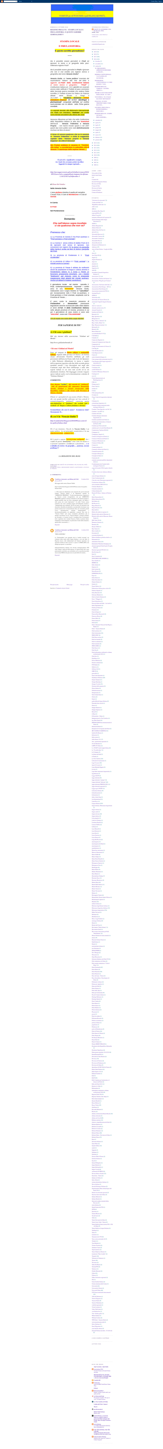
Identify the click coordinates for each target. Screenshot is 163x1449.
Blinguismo (95, 318)
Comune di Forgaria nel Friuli (99, 436)
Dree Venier (95, 529)
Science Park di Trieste (97, 1156)
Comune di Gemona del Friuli (99, 438)
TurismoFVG (95, 1267)
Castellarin (94, 367)
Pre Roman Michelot (97, 1037)
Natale (93, 944)
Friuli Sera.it (95, 648)
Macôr (95, 1407)
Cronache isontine (96, 489)
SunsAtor (94, 1211)
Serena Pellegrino (96, 1163)
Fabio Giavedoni (96, 580)
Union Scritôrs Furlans (97, 1282)
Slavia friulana (95, 1184)
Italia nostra (95, 737)
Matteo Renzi (95, 882)
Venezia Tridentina (96, 1303)
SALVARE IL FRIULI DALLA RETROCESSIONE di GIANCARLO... (102, 109)
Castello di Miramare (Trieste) (99, 372)
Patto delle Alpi (96, 990)
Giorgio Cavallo (96, 684)
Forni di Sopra (95, 612)
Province (94, 1058)
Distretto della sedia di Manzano (100, 514)
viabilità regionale (96, 1305)
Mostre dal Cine (96, 925)
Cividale (94, 395)
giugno (97, 127)
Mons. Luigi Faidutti (97, 919)
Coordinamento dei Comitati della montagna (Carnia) (100, 465)
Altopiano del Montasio (98, 245)
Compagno (95, 432)
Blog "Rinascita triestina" (98, 325)
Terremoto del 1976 (97, 1237)
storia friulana (95, 1205)
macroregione (95, 842)
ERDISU (94, 562)
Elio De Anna (95, 552)
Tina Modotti (95, 1243)
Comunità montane (97, 451)
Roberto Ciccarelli (96, 1126)
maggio (97, 130)
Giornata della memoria (98, 686)
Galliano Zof (95, 669)
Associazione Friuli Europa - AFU (100, 287)
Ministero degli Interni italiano (100, 906)
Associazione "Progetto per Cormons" (101, 281)
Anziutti (94, 264)
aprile (97, 132)
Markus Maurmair (96, 871)
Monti (93, 923)
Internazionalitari (96, 726)
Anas (93, 253)
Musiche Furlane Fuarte (98, 940)
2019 (95, 52)
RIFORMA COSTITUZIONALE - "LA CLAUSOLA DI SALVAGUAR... (103, 76)
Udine (93, 1273)
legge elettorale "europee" (98, 780)
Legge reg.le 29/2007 (97, 788)
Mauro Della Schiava (97, 884)
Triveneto (94, 1262)
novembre (98, 64)
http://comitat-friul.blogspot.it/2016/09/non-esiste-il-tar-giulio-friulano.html (68, 422)
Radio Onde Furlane (97, 1069)
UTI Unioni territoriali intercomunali (101, 1292)
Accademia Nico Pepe (97, 211)
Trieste (93, 1260)
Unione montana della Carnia (99, 1284)
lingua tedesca (95, 816)
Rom (93, 1139)
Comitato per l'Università (98, 426)
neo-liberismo (95, 948)
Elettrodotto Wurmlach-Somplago (100, 544)
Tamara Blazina (96, 1213)
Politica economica (97, 1020)
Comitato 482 (95, 413)
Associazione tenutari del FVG (99, 291)
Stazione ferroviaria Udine (98, 1194)
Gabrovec (94, 667)
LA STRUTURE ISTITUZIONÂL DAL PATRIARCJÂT (102, 1426)
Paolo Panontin (96, 971)
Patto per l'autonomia (97, 992)
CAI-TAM (94, 336)
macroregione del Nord (98, 844)
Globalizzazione (96, 690)
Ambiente (94, 247)
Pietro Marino (95, 1007)
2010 (95, 155)
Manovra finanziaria (97, 852)
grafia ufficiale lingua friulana (99, 701)
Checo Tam (95, 386)
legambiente (95, 773)
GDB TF (94, 671)
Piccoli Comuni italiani (98, 995)
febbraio (97, 137)
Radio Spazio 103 (96, 1071)
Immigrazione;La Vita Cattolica (100, 718)
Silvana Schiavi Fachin (98, 1173)
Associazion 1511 (96, 276)
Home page (69, 584)
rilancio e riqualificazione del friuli (101, 1122)
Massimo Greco (96, 878)
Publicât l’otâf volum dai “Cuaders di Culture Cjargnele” (102, 1438)
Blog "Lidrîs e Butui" (97, 323)
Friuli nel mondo (96, 639)
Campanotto (95, 344)
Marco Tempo (95, 856)
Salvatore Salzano (96, 1141)
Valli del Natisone (96, 1296)
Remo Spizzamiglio (97, 1099)
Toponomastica (96, 1249)
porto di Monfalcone (97, 1029)
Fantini (94, 584)
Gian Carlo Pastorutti (97, 675)
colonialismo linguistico (98, 403)
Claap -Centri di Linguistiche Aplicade (102, 397)
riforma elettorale (96, 1116)
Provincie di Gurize (97, 188)
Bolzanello (95, 327)
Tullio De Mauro (96, 1264)
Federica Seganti (96, 590)
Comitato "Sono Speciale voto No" (101, 409)
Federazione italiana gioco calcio (100, 588)
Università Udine (96, 1290)
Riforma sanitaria (96, 1120)
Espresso (94, 567)
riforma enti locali (96, 1118)
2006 (95, 165)
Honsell (94, 712)
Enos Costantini (96, 556)
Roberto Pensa (95, 1137)
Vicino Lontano (96, 1307)
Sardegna (94, 1152)
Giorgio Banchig (96, 682)
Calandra (94, 338)
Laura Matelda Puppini (98, 767)
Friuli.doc (94, 656)
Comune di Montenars (97, 441)
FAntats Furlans (96, 582)
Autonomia (95, 297)
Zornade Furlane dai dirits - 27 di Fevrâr (102, 1330)
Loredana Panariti (96, 822)
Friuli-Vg (94, 650)
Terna (93, 1232)
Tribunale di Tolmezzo (97, 1258)
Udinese (94, 1275)
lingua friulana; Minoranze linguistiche (102, 805)
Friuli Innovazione (96, 637)
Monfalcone (95, 916)
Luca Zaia (94, 833)
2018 (95, 54)
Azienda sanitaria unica (98, 308)
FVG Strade (95, 665)
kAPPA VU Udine (96, 746)
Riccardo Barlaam (96, 1109)
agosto (97, 122)
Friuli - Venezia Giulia (97, 628)
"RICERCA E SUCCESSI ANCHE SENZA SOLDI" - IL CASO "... (103, 93)
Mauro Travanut (96, 891)
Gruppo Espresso (96, 710)
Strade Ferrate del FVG (97, 1207)
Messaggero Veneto (68, 467)
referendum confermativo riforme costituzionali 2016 (100, 1091)
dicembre (97, 61)
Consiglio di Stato (96, 456)
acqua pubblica (96, 213)
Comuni (94, 445)
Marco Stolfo (95, 854)
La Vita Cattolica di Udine (101, 1402)
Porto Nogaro (95, 1035)
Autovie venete (96, 306)
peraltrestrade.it (98, 1409)
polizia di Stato (96, 1022)
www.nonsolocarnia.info (98, 1322)
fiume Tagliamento (96, 605)
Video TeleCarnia (96, 1309)
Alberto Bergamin (96, 226)
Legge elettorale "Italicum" (99, 782)
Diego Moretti (95, 505)
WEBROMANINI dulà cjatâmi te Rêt (102, 1434)
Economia (94, 533)
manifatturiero (95, 848)
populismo (94, 1025)
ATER (93, 295)
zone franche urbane (97, 1328)
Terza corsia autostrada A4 (98, 1239)
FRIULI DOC (95, 635)
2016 (95, 59)
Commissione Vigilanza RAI (99, 430)
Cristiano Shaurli (96, 486)
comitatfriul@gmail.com (98, 44)
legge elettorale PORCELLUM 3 (100, 784)
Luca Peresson (95, 831)
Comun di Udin (96, 186)
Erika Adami (95, 565)
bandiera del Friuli (96, 312)
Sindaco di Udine (96, 1178)
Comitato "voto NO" (97, 411)
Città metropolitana (97, 393)
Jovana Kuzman (96, 743)
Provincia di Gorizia (97, 1061)
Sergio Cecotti (95, 1169)
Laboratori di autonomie (98, 760)
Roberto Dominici (96, 1131)
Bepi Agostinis (96, 316)
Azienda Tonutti (96, 310)
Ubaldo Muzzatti (96, 1271)
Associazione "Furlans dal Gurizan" (101, 278)
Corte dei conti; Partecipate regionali (101, 480)
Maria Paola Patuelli (97, 859)
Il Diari (96, 1388)
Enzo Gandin (95, 560)
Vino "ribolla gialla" (97, 1313)
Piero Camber (95, 1001)
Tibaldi (94, 1241)
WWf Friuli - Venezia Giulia (99, 1320)
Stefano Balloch (96, 1197)
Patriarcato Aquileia (97, 984)
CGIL (93, 382)
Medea (93, 893)
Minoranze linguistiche (98, 910)
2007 (95, 162)
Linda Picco (95, 801)
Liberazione (95, 795)
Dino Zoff (94, 510)
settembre (98, 120)
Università (94, 1286)
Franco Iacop (95, 620)
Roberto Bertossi (96, 1124)
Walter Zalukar (95, 1315)
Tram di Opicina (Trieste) (98, 1252)
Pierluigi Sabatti (96, 999)
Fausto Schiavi (95, 586)
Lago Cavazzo (95, 763)
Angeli (93, 257)
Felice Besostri (95, 592)
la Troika (94, 756)
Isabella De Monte (96, 733)
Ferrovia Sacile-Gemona (98, 597)
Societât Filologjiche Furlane (99, 182)
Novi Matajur (95, 952)
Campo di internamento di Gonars (100, 346)
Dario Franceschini (96, 497)
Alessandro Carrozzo (97, 236)
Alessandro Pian (96, 240)
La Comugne (95, 752)
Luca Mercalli (95, 829)
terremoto (94, 1234)
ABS (93, 209)
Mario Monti (95, 869)
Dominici (94, 524)
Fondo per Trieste (96, 607)
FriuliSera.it (95, 658)
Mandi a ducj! (97, 1413)
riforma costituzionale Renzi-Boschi (101, 1113)
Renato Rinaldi (96, 1101)
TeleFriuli (94, 1230)
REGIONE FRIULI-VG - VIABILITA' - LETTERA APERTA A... (102, 88)
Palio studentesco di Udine (99, 961)
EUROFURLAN (96, 573)
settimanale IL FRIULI (97, 1171)
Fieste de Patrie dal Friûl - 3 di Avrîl (101, 603)
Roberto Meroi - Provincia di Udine (101, 1135)
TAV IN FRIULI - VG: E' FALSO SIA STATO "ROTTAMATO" (103, 98)
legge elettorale (96, 778)
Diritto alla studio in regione (99, 512)
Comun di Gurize (96, 190)
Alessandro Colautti (97, 238)
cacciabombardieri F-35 (98, 333)
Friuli (59, 467)
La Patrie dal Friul (99, 1396)
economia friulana (96, 535)
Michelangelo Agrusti (97, 899)
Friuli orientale (96, 644)
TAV (93, 1218)
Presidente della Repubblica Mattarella (102, 1046)
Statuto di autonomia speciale (99, 1192)
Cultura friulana (96, 491)
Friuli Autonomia (96, 633)
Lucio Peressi (95, 837)
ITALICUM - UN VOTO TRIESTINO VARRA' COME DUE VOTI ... (103, 103)
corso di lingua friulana (98, 476)
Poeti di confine (96, 1016)
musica (93, 937)
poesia (93, 1014)
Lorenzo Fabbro (96, 824)
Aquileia (94, 266)
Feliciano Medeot (96, 595)
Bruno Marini (95, 331)
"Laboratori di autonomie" (98, 200)
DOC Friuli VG (95, 520)
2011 (95, 152)
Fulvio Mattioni (96, 660)
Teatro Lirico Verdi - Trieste (99, 1222)
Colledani (94, 401)
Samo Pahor (95, 1143)
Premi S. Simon (96, 1042)
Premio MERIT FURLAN (98, 1044)
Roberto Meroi (95, 1133)
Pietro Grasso (95, 1005)
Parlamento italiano (97, 982)
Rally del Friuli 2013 (97, 1084)
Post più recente (54, 584)
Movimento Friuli (96, 929)
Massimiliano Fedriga (97, 876)
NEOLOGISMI (95, 950)
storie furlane (97, 1424)
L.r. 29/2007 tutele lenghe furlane (100, 748)
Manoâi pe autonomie (97, 850)
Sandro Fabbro (95, 1146)
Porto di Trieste (96, 1031)
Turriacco (94, 1269)
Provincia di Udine (96, 1065)
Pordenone (94, 1027)
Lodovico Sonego (96, 820)
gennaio (97, 140)
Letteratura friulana (97, 790)
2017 (95, 56)
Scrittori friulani (96, 1158)
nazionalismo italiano (97, 946)
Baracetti (94, 314)
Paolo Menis (95, 969)
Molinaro (94, 914)
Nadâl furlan (95, 942)
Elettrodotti (95, 539)
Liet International (96, 799)
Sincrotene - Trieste (97, 1176)
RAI (93, 1076)
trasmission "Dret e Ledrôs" (99, 1254)
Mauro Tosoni (95, 889)
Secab (93, 1161)
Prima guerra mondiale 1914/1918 (100, 1052)
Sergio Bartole (95, 1165)
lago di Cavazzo (96, 765)
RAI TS (94, 1078)
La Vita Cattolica (96, 758)
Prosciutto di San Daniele (98, 1056)
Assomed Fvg (95, 293)
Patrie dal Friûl (95, 986)
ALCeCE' (94, 232)
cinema (94, 388)
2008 (95, 160)
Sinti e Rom (95, 1180)
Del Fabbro (95, 501)
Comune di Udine (96, 443)
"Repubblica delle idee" (98, 204)
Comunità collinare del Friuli (99, 449)
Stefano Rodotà (96, 1199)
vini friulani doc (96, 1311)
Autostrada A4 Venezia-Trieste (99, 299)
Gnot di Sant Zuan (96, 694)
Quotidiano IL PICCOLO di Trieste (101, 1067)
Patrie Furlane (95, 988)
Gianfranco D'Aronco (97, 677)
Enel (93, 554)
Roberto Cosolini (96, 1128)
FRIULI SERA (95, 646)
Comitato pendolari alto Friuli (99, 419)
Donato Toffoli (95, 526)
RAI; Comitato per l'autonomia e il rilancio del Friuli (101, 1081)
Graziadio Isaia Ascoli (97, 703)
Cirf (93, 177)
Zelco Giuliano (96, 1324)
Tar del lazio (95, 1216)
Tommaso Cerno (96, 1247)
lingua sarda (95, 812)
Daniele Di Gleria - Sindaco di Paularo (101, 493)
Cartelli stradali (96, 365)
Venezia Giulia (95, 1300)
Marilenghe (95, 867)
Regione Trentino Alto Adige (99, 1096)
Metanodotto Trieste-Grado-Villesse (101, 897)
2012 (95, 150)
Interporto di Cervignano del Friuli (101, 728)
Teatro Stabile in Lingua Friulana (100, 1228)
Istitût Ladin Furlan (97, 175)
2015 (95, 143)
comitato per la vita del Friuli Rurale (101, 428)
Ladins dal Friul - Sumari (100, 1404)
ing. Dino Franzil (96, 720)
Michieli (94, 901)
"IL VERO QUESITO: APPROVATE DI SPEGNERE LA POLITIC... (103, 70)
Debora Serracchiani (97, 499)
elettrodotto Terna (96, 541)
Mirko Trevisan (96, 912)
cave (93, 376)
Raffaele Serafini (96, 1073)
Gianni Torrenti (96, 680)
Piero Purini (95, 1003)
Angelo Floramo (96, 259)
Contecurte (95, 458)
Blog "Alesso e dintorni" (98, 320)
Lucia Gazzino (95, 835)
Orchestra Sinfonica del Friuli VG (100, 959)
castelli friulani (96, 369)
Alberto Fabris (95, 228)
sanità (93, 1148)
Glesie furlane (95, 688)
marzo (97, 135)
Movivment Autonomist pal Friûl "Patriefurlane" (100, 932)
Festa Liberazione (96, 601)
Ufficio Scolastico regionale (99, 1277)
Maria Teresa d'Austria (97, 861)
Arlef (93, 270)
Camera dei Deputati (97, 340)
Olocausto (94, 955)
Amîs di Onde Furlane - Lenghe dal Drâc (102, 249)
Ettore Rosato (95, 571)
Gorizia (94, 697)
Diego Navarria (96, 507)
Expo (93, 575)
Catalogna (94, 374)
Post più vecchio (85, 584)
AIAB (93, 223)
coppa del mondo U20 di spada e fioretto (102, 468)
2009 (95, 157)
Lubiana (94, 827)
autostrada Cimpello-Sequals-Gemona (101, 302)
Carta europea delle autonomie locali (101, 359)
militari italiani (96, 904)
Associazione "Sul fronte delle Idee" (101, 284)
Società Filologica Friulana (99, 1186)
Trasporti (94, 1256)
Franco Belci (95, 618)
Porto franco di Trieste (97, 1033)
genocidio (94, 673)
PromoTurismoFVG (96, 1054)
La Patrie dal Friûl (96, 754)
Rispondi (57, 524)
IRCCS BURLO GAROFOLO (99, 731)
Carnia (93, 355)
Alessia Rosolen (96, 243)
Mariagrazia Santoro (97, 863)
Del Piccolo (95, 503)
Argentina (94, 268)
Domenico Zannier (96, 522)
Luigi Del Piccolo (96, 839)
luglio (97, 125)
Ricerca (94, 1111)
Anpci (93, 262)
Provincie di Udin (96, 184)
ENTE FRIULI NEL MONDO (99, 558)
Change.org (95, 384)
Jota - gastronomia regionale (99, 741)
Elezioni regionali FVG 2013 (99, 550)
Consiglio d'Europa (97, 453)
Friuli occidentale (96, 641)
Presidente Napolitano (97, 1050)
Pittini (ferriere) (96, 1010)
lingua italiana (95, 809)
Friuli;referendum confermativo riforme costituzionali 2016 (102, 653)
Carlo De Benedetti (97, 350)
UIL (93, 1279)
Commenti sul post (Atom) (62, 588)
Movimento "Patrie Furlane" (99, 927)
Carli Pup (94, 348)
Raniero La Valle (96, 1086)
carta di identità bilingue (98, 357)
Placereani (94, 1012)
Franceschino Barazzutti (98, 614)
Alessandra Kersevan (97, 234)
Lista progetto (95, 818)
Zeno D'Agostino (96, 1326)
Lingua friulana (96, 803)
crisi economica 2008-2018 (99, 484)
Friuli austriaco (96, 631)
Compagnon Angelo (97, 434)
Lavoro (94, 769)
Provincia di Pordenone (98, 1063)
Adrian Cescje (95, 215)
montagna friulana (96, 921)
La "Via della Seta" (96, 750)
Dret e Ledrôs (95, 531)
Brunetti (94, 329)
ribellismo (94, 1107)
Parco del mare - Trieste (98, 976)
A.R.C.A (94, 207)
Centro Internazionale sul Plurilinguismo (98, 379)
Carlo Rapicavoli (96, 353)
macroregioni (95, 846)
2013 (95, 148)
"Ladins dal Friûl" (96, 202)
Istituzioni (94, 735)
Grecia (93, 705)
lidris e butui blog (96, 797)
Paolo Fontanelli (96, 967)
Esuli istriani (95, 569)
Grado (93, 699)
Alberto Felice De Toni (97, 230)
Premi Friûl (95, 1040)
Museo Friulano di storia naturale (100, 935)
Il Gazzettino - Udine (97, 716)
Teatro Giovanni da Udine (98, 1220)
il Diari (93, 714)
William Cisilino (96, 1318)
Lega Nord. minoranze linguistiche (101, 771)
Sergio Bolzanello (96, 1167)
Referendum (95, 1088)
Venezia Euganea (96, 1298)
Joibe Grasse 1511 (96, 739)
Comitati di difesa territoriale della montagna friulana (101, 406)
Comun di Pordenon (97, 192)
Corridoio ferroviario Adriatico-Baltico (102, 472)
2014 (95, 145)
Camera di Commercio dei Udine (100, 342)
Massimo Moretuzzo (97, 880)
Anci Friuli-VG (95, 255)
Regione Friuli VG (96, 1094)
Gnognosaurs (95, 692)
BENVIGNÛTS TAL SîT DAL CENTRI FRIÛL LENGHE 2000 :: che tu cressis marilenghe (102, 1376)
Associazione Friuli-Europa (99, 289)
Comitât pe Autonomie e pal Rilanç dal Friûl (66, 479)
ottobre (97, 66)
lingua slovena (95, 814)
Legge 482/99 (95, 776)
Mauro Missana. (96, 886)
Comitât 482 (95, 179)
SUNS (93, 1209)
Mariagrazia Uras (96, 865)
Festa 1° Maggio (96, 599)
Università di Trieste (97, 1288)
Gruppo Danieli (96, 707)
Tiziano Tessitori (96, 1245)
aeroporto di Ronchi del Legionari (100, 217)
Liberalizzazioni (96, 793)
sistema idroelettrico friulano (99, 1182)
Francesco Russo (96, 616)
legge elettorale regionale (98, 786)
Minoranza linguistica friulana (99, 908)
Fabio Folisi (95, 578)
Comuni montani (96, 447)
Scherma (94, 1154)
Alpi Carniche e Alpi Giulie (101, 1367)
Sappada (94, 1150)
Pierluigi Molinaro (96, 997)
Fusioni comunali (96, 662)
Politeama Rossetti (96, 1018)
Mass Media (95, 874)
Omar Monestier (96, 957)
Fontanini (94, 610)
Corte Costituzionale (97, 478)
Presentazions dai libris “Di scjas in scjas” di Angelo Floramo (102, 1398)
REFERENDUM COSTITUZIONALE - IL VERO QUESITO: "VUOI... (103, 82)
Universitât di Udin (97, 173)
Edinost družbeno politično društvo (101, 537)
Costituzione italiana (97, 482)
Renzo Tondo (95, 1105)
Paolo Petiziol (95, 974)
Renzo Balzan (95, 1103)
